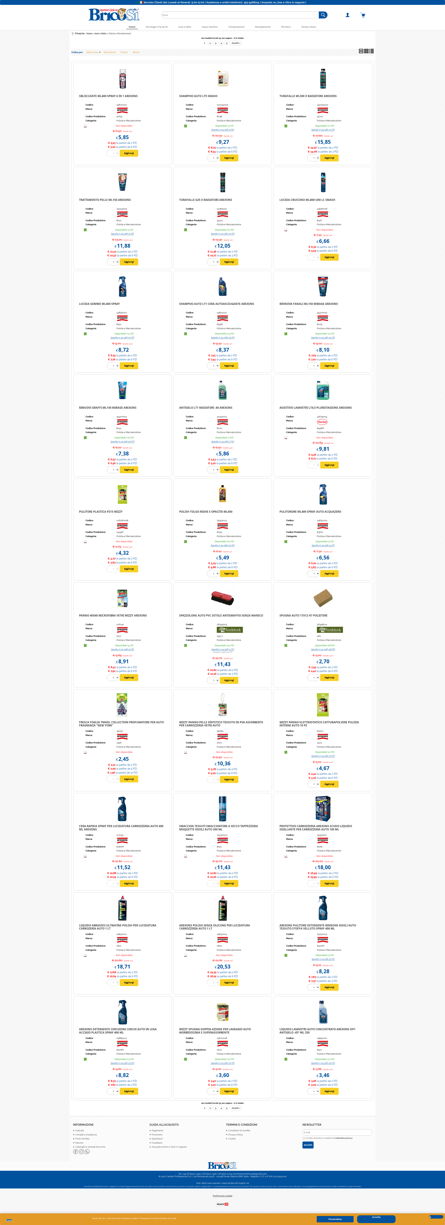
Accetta (376, 1217)
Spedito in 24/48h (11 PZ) (323, 130)
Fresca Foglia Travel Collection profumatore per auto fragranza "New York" (121, 723)
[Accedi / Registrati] (351, 15)
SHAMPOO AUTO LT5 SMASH (198, 96)
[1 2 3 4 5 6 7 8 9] (113, 678)
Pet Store (286, 27)
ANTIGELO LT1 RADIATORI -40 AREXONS (205, 408)
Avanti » (236, 43)
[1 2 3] (213, 158)
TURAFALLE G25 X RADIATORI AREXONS (205, 200)
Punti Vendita (82, 1138)
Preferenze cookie (222, 1196)
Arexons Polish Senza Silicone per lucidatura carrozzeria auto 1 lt (214, 927)
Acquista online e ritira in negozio (169, 1147)
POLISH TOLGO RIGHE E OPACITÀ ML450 (205, 512)
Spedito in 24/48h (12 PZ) (222, 234)
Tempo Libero (308, 27)
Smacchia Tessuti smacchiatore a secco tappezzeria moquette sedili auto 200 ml (218, 827)
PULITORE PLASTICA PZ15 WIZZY (101, 512)
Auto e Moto (184, 27)
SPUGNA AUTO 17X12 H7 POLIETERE (303, 615)
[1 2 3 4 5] (113, 262)
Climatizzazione (236, 27)
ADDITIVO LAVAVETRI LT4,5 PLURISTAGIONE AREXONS (316, 408)
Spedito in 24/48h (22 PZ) (323, 1063)
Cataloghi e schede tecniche (90, 1147)
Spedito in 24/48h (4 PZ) (323, 545)
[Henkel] (322, 424)
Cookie (9, 1220)
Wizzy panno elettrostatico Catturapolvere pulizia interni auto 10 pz (319, 723)
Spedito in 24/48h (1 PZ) (222, 649)
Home (132, 27)
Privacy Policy (235, 1134)
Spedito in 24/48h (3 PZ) (222, 130)
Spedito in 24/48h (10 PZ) (222, 545)
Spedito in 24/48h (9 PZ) (122, 649)
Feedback (157, 1143)
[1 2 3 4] (313, 574)
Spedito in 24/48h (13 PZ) (222, 337)
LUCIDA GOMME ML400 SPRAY (99, 304)
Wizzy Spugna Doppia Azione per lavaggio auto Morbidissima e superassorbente (215, 1030)
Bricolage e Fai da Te (157, 27)
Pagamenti (157, 1130)
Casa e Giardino (209, 27)
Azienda (79, 1130)
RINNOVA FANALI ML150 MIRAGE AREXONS (309, 304)
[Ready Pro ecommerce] (222, 1204)
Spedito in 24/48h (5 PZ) (122, 234)
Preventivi (157, 1134)
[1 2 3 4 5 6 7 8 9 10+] (313, 158)
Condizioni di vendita (239, 1130)
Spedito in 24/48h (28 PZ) (323, 649)
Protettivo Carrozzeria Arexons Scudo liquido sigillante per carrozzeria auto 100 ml (316, 827)
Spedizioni (157, 1138)
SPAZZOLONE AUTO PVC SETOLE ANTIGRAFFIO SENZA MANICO (221, 615)
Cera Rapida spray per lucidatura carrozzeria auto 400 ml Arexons (121, 827)
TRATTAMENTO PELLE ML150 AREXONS (105, 200)
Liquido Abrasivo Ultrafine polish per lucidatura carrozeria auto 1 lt (117, 927)
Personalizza (335, 1219)
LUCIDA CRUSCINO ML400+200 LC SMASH (307, 200)
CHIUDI (436, 1217)
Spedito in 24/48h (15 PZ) (323, 337)
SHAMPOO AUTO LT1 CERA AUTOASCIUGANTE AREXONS (216, 304)
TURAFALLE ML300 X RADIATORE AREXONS (308, 96)
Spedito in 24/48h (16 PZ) (122, 441)
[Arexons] (122, 112)
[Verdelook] (230, 632)
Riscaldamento (263, 27)
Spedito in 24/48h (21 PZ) (222, 1063)
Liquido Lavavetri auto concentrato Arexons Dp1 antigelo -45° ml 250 (317, 1030)
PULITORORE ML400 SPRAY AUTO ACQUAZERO (310, 512)
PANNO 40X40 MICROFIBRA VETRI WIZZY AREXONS (113, 615)
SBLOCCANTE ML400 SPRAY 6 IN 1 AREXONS (108, 96)
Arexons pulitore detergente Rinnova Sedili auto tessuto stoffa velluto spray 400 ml (318, 927)
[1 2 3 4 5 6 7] (213, 470)
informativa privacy (344, 1138)
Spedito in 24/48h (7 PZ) (222, 441)
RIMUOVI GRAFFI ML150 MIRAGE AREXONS (107, 408)
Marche (79, 1143)
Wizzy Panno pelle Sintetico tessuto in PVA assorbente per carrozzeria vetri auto (221, 723)
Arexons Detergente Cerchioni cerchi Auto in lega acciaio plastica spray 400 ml (118, 1030)
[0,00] (367, 15)
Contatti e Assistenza (86, 1134)
